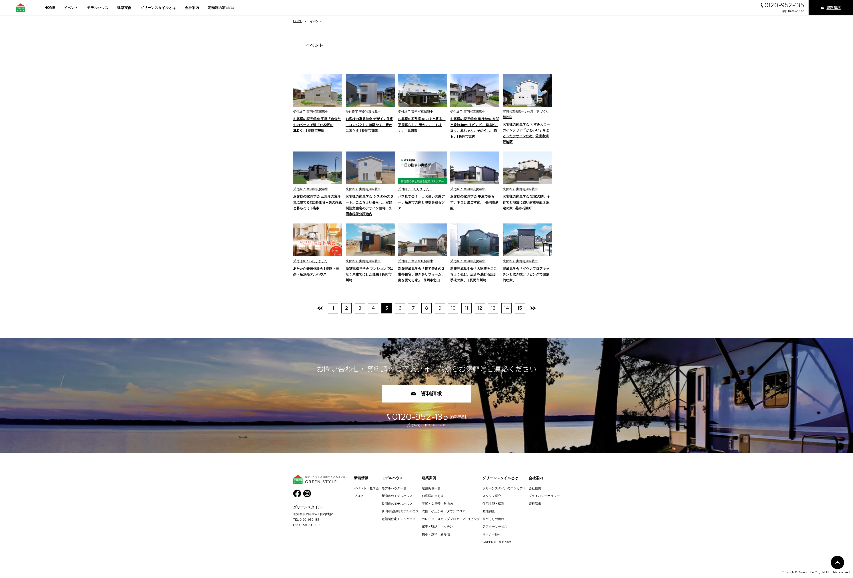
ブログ (358, 496)
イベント (71, 8)
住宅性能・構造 (493, 503)
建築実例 (124, 8)
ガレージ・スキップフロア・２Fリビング (451, 519)
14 (506, 308)
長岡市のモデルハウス (397, 503)
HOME (49, 8)
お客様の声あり (433, 496)
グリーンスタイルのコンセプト (504, 488)
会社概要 (535, 488)
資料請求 (431, 394)
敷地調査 (488, 511)
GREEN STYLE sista (496, 542)
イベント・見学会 (366, 488)
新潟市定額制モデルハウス (400, 511)
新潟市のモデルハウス (397, 496)
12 (480, 308)
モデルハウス (97, 8)
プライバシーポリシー (544, 496)
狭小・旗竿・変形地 (436, 534)
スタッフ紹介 (491, 496)
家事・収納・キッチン (437, 526)
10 (453, 308)
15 (520, 308)
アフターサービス (494, 526)
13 (493, 308)
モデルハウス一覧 (394, 488)
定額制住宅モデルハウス (399, 519)
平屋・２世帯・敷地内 (437, 503)
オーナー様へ (491, 534)
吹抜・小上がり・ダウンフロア (443, 511)
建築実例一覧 (431, 488)
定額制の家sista (221, 8)
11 (466, 308)
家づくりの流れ (493, 519)
